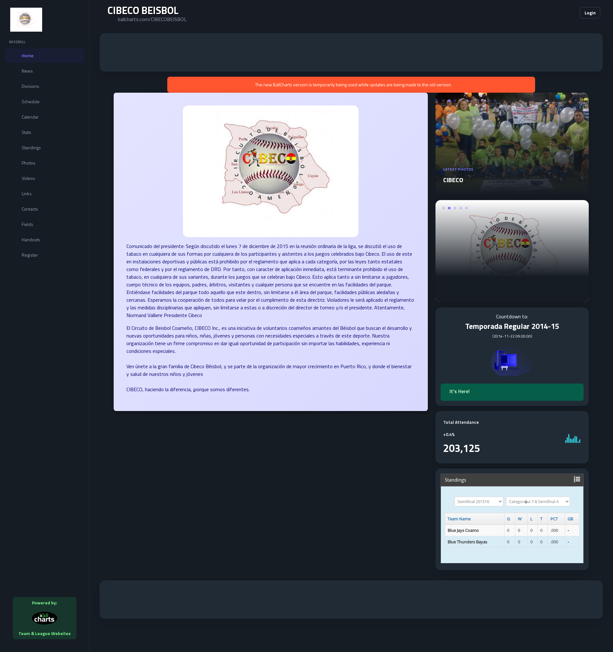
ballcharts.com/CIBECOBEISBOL (152, 19)
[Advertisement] (351, 52)
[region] (44, 326)
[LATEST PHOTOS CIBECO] (512, 191)
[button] (555, 12)
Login (590, 12)
